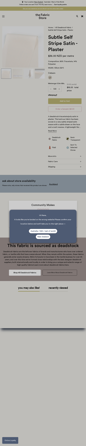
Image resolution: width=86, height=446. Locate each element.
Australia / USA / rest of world (43, 231)
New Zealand (43, 237)
